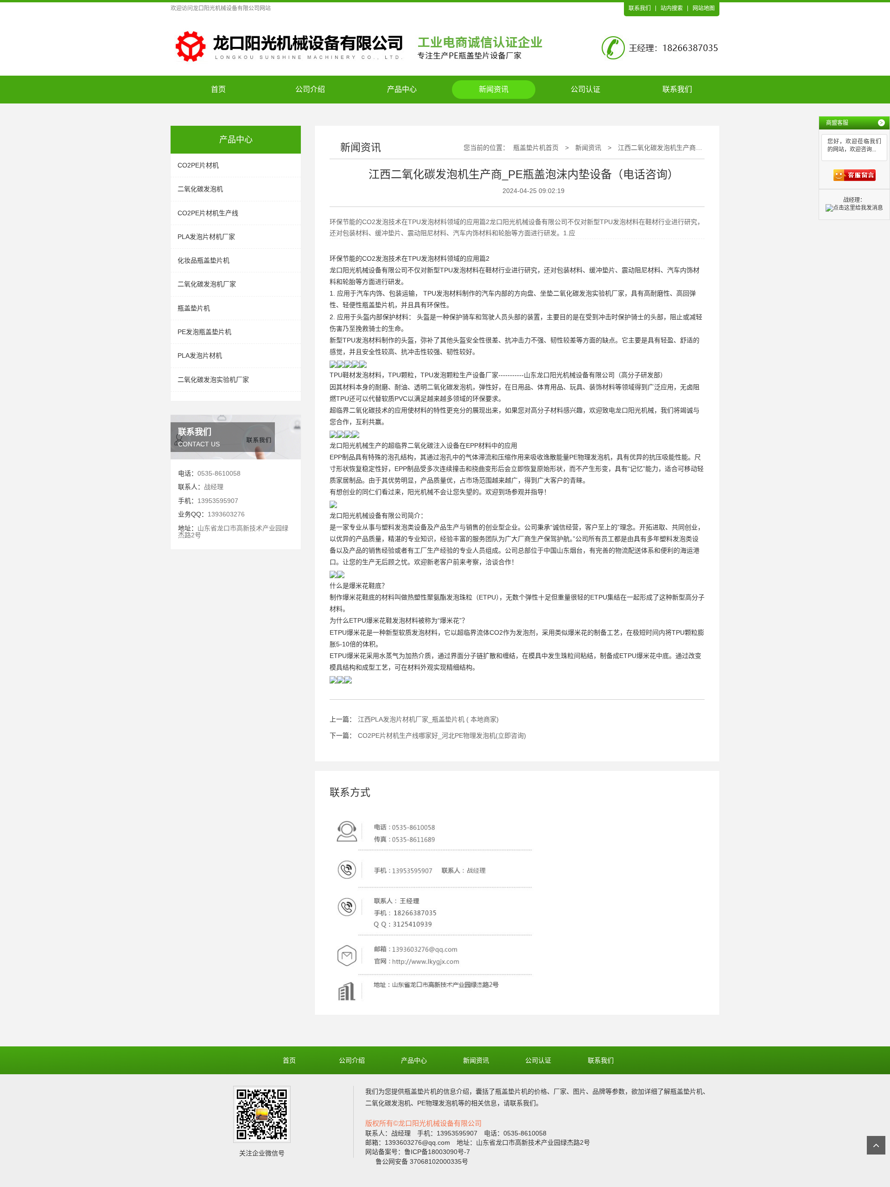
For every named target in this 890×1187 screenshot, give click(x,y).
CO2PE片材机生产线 (208, 213)
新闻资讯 (494, 89)
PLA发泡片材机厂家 (206, 236)
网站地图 (704, 8)
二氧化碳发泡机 (200, 189)
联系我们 (640, 8)
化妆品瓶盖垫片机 (203, 260)
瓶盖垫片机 (194, 308)
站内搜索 (672, 8)
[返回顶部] (876, 1145)
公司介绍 (310, 89)
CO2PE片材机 (198, 165)
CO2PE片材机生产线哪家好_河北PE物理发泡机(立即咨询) (442, 735)
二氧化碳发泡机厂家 (207, 284)
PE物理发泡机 (589, 457)
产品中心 (402, 89)
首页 (218, 89)
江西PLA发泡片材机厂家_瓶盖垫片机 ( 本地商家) (428, 719)
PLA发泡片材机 (200, 355)
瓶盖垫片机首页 (536, 147)
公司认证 (585, 89)
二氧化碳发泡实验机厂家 (213, 379)
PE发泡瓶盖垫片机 (204, 331)
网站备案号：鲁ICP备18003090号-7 (417, 1151)
